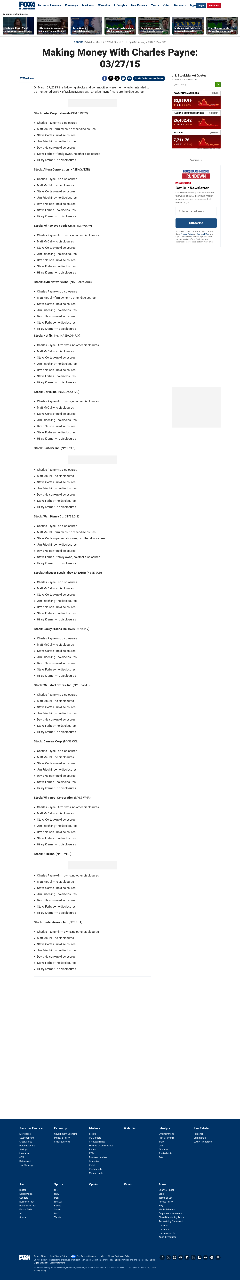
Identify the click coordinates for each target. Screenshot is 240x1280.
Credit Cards (25, 1141)
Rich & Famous (166, 1137)
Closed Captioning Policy (171, 1217)
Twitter (110, 78)
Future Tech (25, 1209)
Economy (71, 5)
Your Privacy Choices (86, 1256)
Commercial (200, 1137)
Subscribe (196, 223)
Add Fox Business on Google (150, 78)
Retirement (25, 1161)
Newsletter (205, 1257)
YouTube (180, 1257)
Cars (161, 1145)
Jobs (161, 1194)
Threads (117, 78)
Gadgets (23, 1197)
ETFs (91, 1153)
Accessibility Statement (171, 1221)
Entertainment (166, 1134)
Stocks (78, 42)
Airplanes (163, 1149)
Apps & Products (167, 1237)
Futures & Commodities (101, 1145)
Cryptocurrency (97, 1141)
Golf (56, 1213)
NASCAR (58, 1201)
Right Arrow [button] (234, 26)
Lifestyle (120, 5)
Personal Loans (27, 1145)
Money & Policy (62, 1137)
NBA (56, 1194)
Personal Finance (49, 5)
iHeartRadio (218, 1257)
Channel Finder (166, 1190)
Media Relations (167, 1209)
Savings (23, 1149)
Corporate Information (170, 1213)
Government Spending (65, 1134)
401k (21, 1157)
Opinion (94, 1184)
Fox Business (27, 5)
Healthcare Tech (27, 1205)
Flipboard (187, 1257)
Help (102, 1256)
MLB (56, 1197)
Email (129, 78)
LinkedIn (193, 1257)
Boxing (57, 1205)
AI (20, 1213)
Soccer (57, 1209)
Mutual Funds (96, 1173)
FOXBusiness (26, 78)
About (163, 1184)
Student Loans (26, 1137)
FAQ (161, 1205)
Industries (94, 1161)
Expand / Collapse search (193, 5)
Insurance (24, 1153)
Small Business (62, 1141)
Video (166, 5)
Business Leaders (98, 1157)
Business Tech (26, 1201)
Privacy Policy (187, 234)
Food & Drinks (166, 1153)
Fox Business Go (167, 1233)
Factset (117, 1260)
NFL (56, 1190)
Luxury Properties (203, 1141)
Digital (22, 1190)
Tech (154, 5)
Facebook (104, 78)
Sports (58, 1184)
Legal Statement (57, 1263)
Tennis (57, 1217)
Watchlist (104, 5)
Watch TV (214, 5)
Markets (87, 5)
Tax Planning (26, 1165)
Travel (162, 1141)
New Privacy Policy (58, 1256)
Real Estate (138, 5)
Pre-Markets (95, 1169)
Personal (198, 1134)
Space (22, 1217)
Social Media (25, 1194)
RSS (199, 1257)
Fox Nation (164, 1229)
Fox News (163, 1225)
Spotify (211, 1257)
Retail (92, 1165)
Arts (161, 1157)
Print (123, 78)
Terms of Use (203, 234)
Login (201, 5)
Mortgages (25, 1134)
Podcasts (180, 5)
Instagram (174, 1257)
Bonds (92, 1149)
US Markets (95, 1137)
